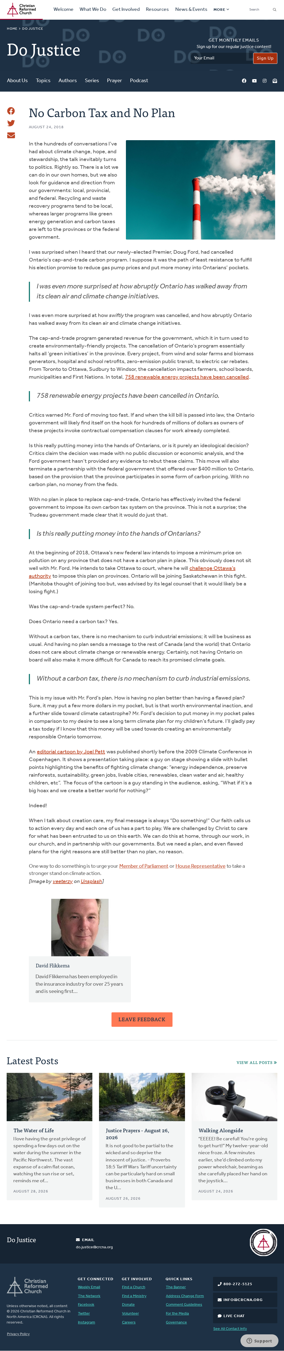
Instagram (264, 81)
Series (92, 81)
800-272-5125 (238, 1284)
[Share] (11, 111)
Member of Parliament (143, 866)
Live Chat (234, 1316)
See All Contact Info (230, 1329)
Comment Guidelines (184, 1305)
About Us (17, 81)
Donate (128, 1305)
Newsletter (274, 81)
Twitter (84, 1314)
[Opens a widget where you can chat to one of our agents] (259, 1341)
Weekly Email (89, 1287)
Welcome (63, 9)
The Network (89, 1296)
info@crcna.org (243, 1300)
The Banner (176, 1287)
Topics (43, 81)
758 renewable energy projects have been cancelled (187, 377)
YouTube (254, 81)
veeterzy (63, 881)
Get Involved (126, 9)
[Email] (11, 135)
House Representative (200, 866)
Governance (176, 1322)
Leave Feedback (142, 1019)
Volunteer (130, 1314)
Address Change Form (185, 1296)
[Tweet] (11, 123)
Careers (129, 1322)
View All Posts (255, 1062)
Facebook (244, 81)
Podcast (139, 81)
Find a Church (133, 1287)
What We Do (93, 9)
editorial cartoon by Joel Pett (71, 752)
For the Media (177, 1314)
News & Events (191, 9)
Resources (157, 9)
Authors (68, 81)
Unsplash (91, 881)
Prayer (114, 81)
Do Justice (32, 29)
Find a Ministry (134, 1296)
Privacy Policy (18, 1334)
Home (12, 29)
